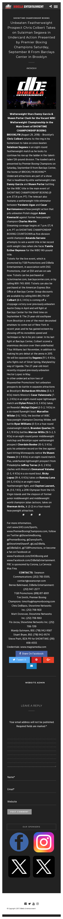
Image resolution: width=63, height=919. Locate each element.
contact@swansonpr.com (31, 581)
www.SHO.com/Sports (24, 527)
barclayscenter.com (38, 279)
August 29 (27, 135)
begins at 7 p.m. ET (40, 226)
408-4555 (31, 643)
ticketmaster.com (17, 279)
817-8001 (44, 593)
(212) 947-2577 (31, 589)
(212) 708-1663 (34, 618)
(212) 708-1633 (33, 610)
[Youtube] (33, 903)
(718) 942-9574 (41, 635)
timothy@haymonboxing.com (38, 602)
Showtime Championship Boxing (31, 18)
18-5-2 (49, 432)
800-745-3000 (22, 284)
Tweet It (21, 660)
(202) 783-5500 (41, 577)
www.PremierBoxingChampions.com (27, 531)
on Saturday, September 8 (31, 166)
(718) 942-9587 (44, 631)
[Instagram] (37, 903)
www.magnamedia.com (33, 647)
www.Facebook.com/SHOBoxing (25, 556)
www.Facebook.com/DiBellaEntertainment (31, 560)
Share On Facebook (33, 654)
